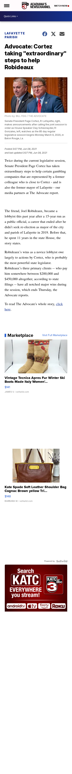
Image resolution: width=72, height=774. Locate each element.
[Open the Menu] (6, 5)
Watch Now (61, 6)
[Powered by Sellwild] (61, 561)
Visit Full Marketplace (54, 335)
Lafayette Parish (15, 35)
